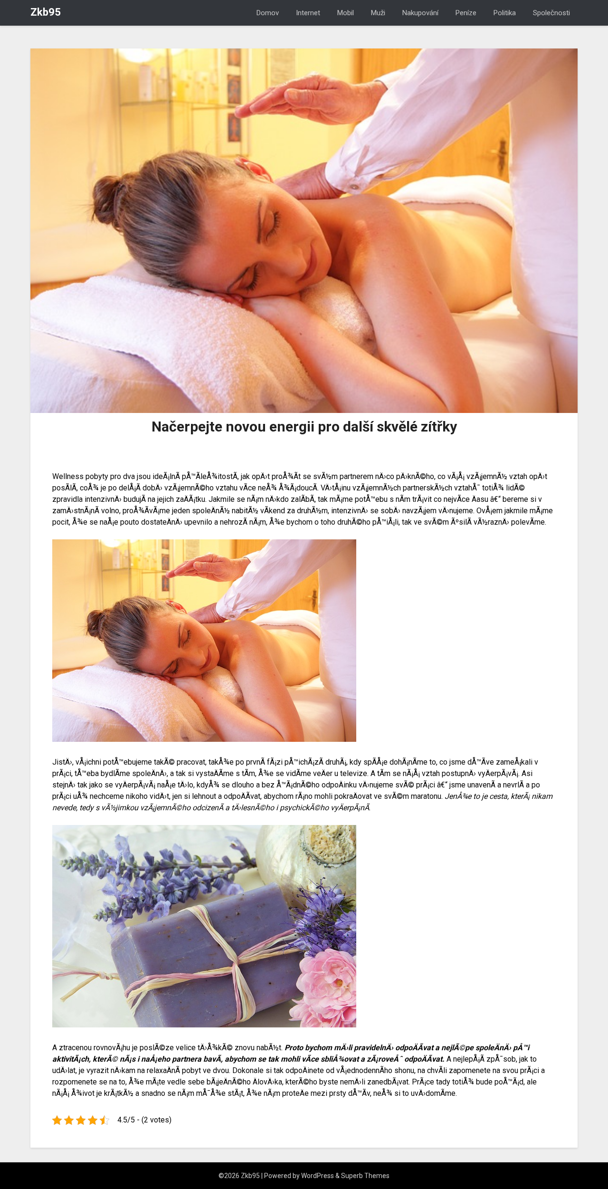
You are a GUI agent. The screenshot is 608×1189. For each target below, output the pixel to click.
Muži (378, 13)
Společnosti (551, 13)
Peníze (466, 13)
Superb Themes (365, 1175)
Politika (505, 13)
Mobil (345, 13)
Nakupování (420, 13)
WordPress (317, 1175)
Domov (267, 13)
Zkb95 (45, 12)
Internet (308, 13)
